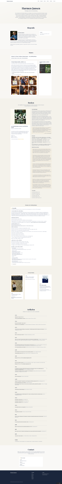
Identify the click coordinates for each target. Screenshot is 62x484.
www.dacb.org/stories (14, 223)
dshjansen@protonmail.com (23, 460)
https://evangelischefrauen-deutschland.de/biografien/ (38, 222)
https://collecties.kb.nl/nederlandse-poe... (17, 259)
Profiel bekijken (22, 465)
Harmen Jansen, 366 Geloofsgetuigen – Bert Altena (39, 139)
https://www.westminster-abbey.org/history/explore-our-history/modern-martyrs (22, 225)
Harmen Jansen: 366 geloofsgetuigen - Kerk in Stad (39, 140)
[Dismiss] (61, 483)
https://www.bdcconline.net (15, 224)
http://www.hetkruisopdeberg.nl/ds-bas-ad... (17, 254)
